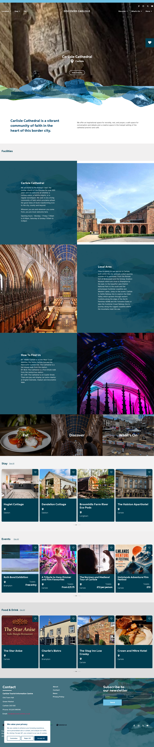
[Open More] (151, 11)
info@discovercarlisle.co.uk (19, 714)
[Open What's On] (141, 11)
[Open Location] (10, 11)
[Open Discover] (127, 11)
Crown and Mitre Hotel (132, 650)
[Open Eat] (28, 11)
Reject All (27, 738)
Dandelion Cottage (54, 504)
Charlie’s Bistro (51, 650)
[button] (78, 201)
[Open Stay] (19, 11)
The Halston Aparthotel (133, 504)
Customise (13, 738)
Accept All (41, 738)
